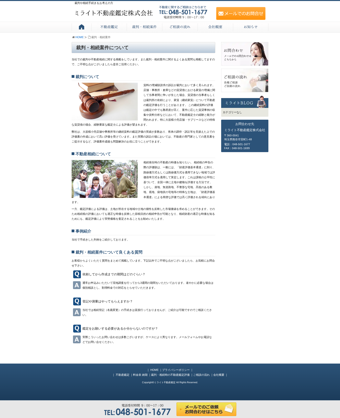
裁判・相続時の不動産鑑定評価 (170, 374)
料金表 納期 (140, 374)
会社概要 (218, 374)
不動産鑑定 (122, 374)
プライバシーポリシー (176, 369)
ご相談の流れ (201, 374)
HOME (79, 37)
